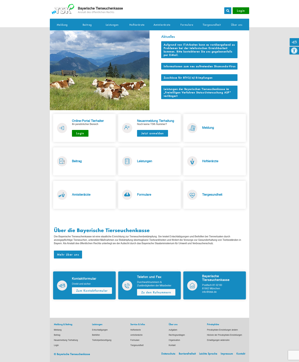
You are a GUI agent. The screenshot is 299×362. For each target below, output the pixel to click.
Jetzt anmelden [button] (152, 133)
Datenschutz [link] (168, 353)
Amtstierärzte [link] (162, 25)
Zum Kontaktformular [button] (92, 290)
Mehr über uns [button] (68, 254)
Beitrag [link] (87, 25)
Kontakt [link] (240, 353)
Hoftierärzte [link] (137, 25)
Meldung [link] (62, 25)
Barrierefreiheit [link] (187, 353)
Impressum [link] (227, 353)
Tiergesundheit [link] (212, 25)
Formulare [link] (186, 25)
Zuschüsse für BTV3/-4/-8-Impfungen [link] (188, 77)
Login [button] (241, 10)
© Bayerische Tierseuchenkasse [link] (72, 354)
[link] (294, 50)
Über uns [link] (236, 25)
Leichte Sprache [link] (208, 353)
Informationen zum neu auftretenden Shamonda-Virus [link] (200, 66)
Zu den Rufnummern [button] (156, 292)
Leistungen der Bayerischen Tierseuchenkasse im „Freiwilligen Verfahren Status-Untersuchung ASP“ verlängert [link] (197, 92)
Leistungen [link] (112, 25)
